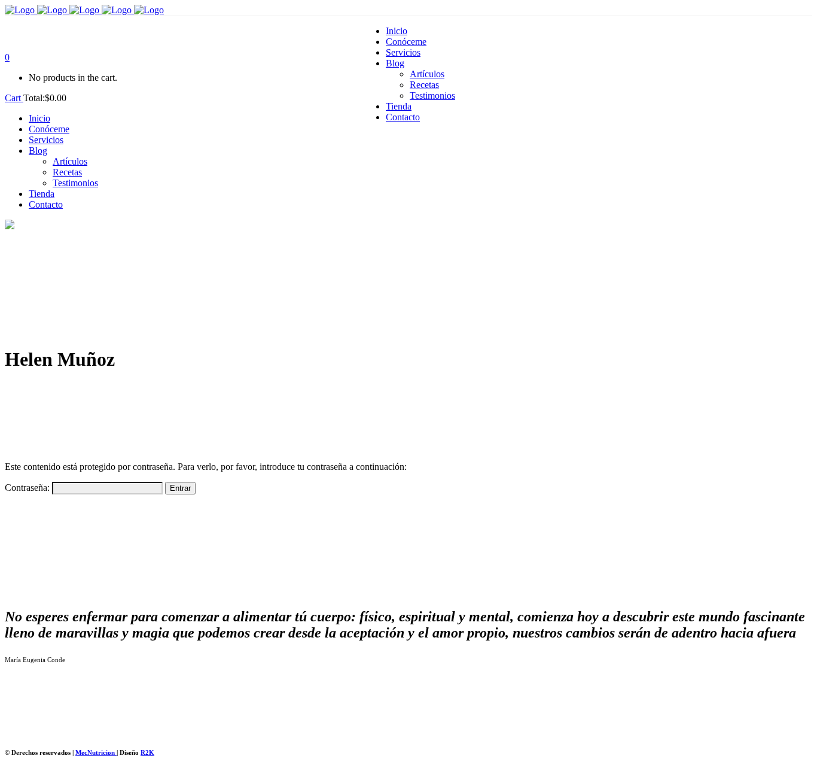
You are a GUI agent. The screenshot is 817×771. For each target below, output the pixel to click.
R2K (147, 752)
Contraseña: (28, 487)
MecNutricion (96, 752)
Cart (14, 98)
